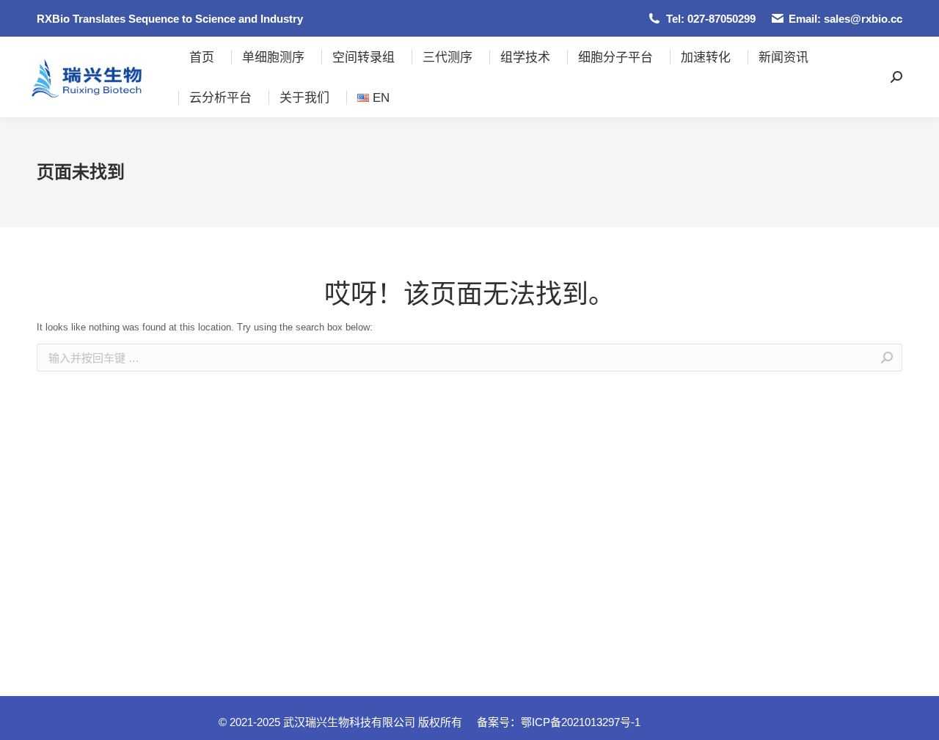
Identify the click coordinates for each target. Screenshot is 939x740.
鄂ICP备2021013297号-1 (580, 722)
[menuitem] (201, 56)
